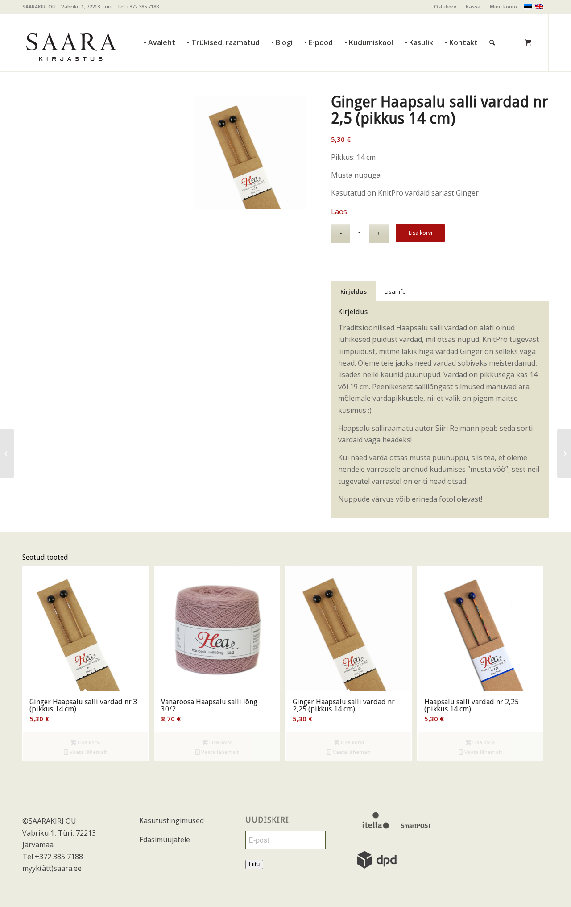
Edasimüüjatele (164, 840)
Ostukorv (445, 6)
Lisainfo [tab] (395, 291)
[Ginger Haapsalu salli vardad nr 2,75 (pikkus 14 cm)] (564, 453)
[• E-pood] (318, 22)
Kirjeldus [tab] (353, 291)
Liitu (254, 864)
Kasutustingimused (171, 820)
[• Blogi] (281, 22)
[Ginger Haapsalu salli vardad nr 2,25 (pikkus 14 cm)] (7, 453)
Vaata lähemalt (87, 752)
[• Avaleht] (159, 22)
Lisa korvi (420, 233)
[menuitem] (445, 6)
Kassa (473, 6)
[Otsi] (492, 22)
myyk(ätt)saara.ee (52, 868)
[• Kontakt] (461, 22)
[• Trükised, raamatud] (223, 22)
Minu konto (503, 6)
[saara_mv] (70, 42)
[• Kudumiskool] (369, 22)
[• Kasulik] (419, 22)
